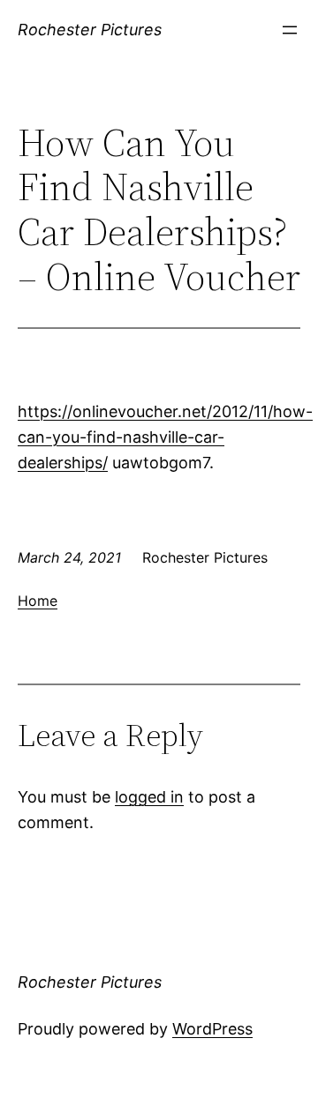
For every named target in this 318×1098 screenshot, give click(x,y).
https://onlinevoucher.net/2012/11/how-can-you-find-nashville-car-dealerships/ (165, 437)
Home (37, 600)
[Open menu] (289, 30)
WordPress (212, 1029)
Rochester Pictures (90, 29)
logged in (149, 797)
